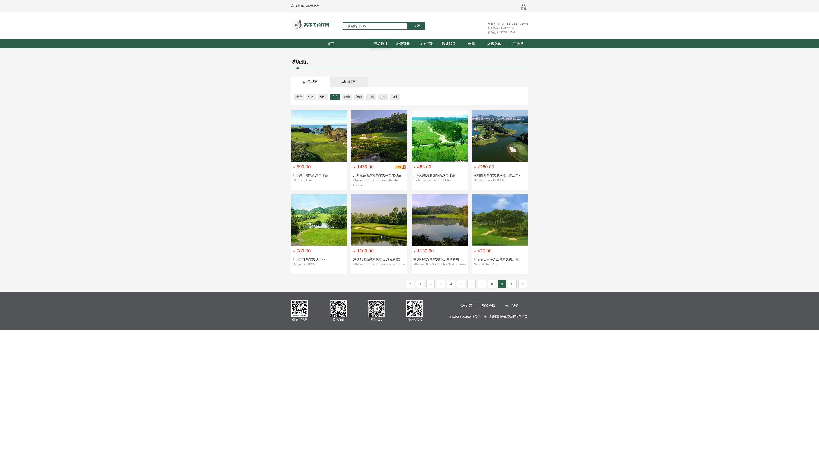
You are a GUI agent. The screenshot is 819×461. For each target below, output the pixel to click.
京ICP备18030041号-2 (464, 316)
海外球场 (449, 44)
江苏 (311, 97)
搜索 (416, 26)
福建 (359, 97)
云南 (371, 97)
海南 (347, 97)
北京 (299, 97)
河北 (383, 97)
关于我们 (511, 305)
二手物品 (516, 44)
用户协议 (465, 305)
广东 (335, 97)
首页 (330, 44)
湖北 (395, 97)
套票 (471, 44)
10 (512, 284)
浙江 (323, 97)
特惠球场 (403, 44)
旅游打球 (426, 44)
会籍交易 (494, 44)
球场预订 (381, 43)
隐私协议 (488, 305)
